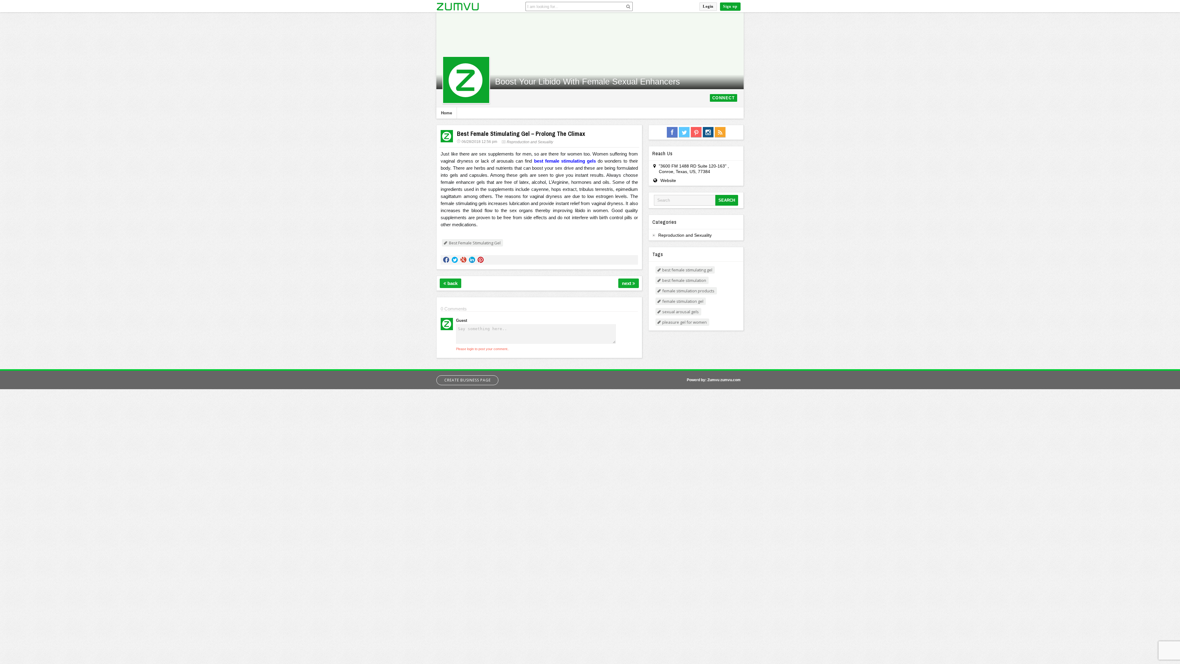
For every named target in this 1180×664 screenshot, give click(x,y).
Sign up (730, 6)
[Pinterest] (696, 132)
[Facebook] (672, 132)
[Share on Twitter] (455, 260)
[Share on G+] (463, 260)
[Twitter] (684, 132)
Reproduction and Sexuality (530, 142)
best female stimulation (684, 280)
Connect (723, 98)
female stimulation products (688, 291)
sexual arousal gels (680, 311)
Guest (461, 320)
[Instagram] (708, 132)
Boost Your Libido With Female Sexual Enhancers (587, 81)
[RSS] (720, 132)
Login (708, 6)
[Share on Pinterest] (481, 260)
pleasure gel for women (684, 322)
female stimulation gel (682, 301)
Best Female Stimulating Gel (475, 243)
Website (668, 180)
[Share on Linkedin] (472, 260)
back (452, 283)
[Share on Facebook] (446, 260)
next (627, 283)
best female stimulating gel (687, 270)
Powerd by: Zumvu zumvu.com (714, 380)
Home (446, 113)
